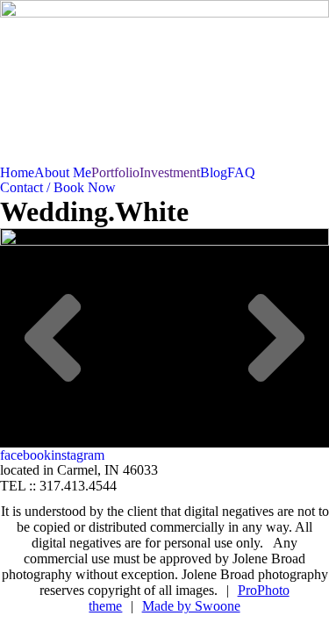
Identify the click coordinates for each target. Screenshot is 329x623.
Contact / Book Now (58, 187)
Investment (169, 172)
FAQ (241, 172)
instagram (77, 455)
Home (17, 172)
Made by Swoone (191, 605)
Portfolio (115, 172)
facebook (25, 455)
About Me (62, 172)
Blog (213, 172)
